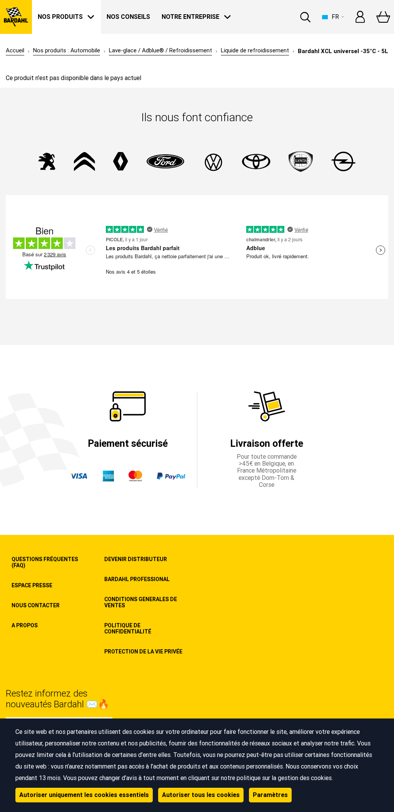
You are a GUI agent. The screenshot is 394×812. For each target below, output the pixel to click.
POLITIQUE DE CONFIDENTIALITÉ (127, 628)
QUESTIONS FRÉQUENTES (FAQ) (45, 562)
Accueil (15, 50)
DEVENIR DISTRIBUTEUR (135, 559)
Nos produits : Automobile (66, 50)
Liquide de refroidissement (255, 50)
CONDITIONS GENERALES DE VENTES (140, 602)
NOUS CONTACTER (36, 605)
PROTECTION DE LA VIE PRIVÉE (143, 651)
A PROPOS (25, 625)
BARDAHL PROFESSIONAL (137, 579)
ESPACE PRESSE (32, 585)
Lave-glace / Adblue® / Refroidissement (160, 50)
